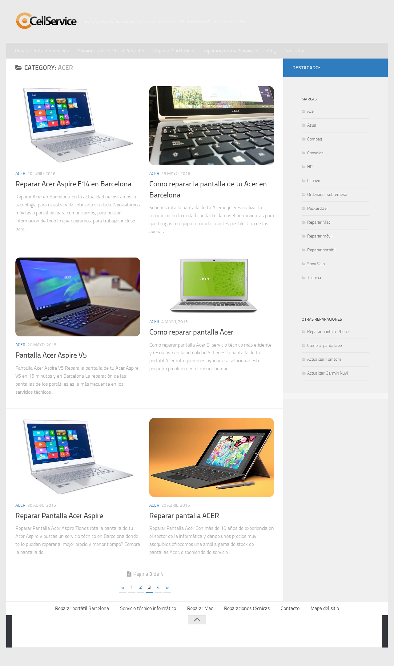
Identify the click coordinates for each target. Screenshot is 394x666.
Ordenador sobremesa (327, 194)
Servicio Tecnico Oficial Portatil (109, 51)
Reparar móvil (319, 236)
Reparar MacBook (171, 51)
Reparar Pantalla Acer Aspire (59, 515)
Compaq (314, 139)
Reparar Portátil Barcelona (42, 51)
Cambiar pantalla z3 (325, 345)
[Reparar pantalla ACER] (211, 457)
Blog (271, 51)
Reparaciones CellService (228, 51)
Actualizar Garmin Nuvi (327, 373)
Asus (311, 125)
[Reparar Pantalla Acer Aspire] (77, 457)
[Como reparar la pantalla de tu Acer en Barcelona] (211, 125)
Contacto (290, 608)
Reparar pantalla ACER (184, 515)
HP (309, 166)
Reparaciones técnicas (247, 608)
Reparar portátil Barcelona (82, 608)
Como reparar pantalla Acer (191, 332)
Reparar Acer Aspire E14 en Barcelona (73, 184)
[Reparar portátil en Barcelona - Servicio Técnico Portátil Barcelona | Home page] (46, 20)
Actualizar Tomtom (324, 359)
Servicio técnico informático (148, 608)
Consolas (315, 153)
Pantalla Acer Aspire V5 (51, 355)
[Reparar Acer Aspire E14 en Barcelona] (77, 125)
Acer (20, 173)
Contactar (294, 51)
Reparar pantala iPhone (328, 331)
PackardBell (317, 208)
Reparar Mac (318, 222)
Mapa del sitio (325, 608)
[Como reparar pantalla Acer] (211, 285)
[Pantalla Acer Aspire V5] (77, 297)
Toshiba (314, 277)
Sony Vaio (316, 263)
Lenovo (313, 180)
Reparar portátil (321, 250)
